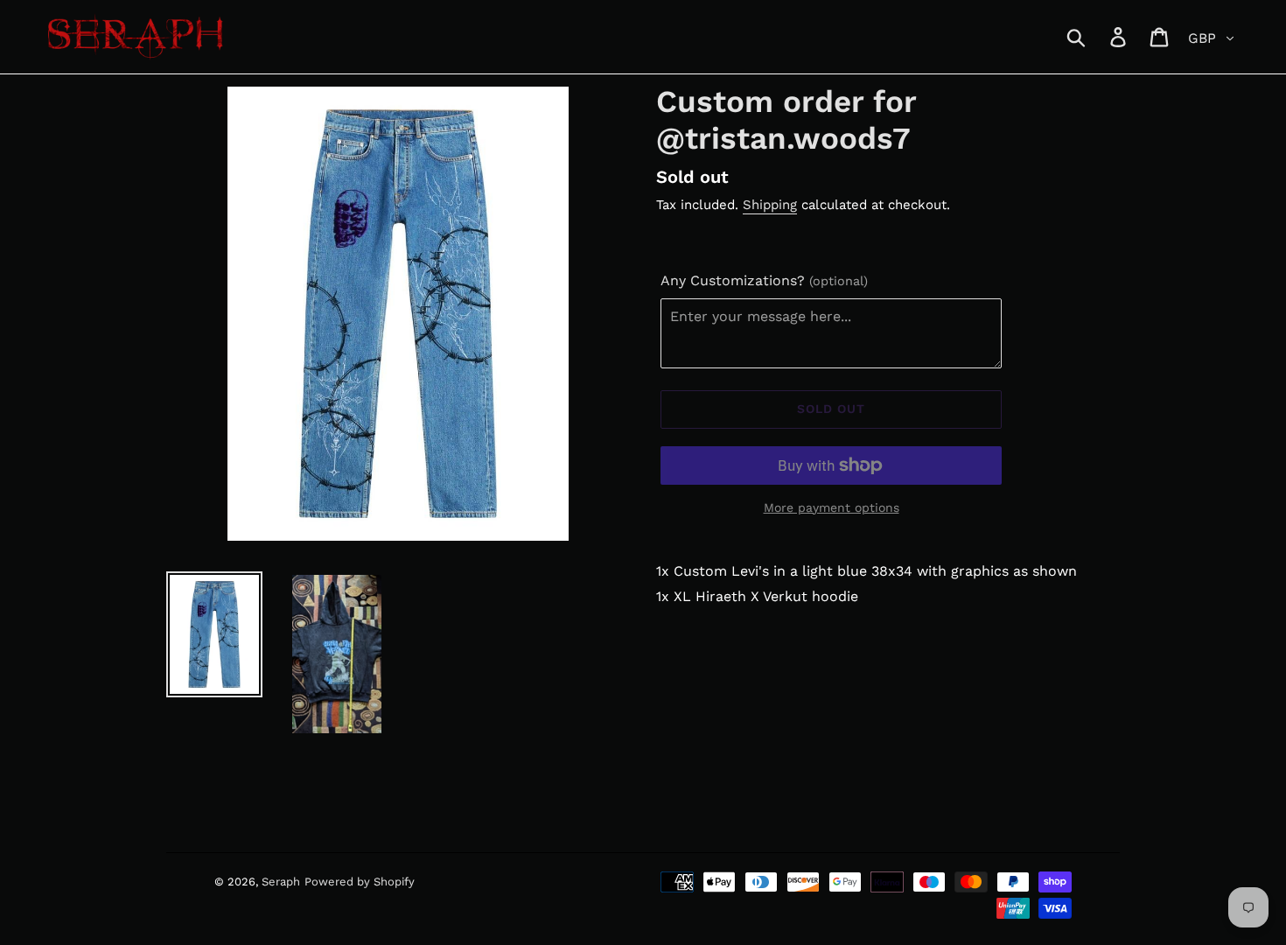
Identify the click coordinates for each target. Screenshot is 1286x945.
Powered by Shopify (359, 881)
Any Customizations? (764, 280)
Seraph (281, 881)
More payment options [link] (831, 507)
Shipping (770, 205)
